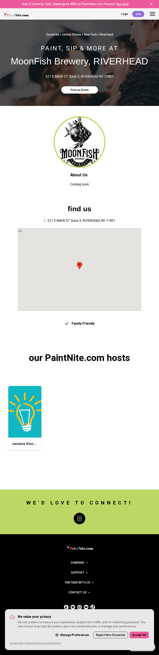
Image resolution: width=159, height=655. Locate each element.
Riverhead (106, 34)
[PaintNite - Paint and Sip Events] (16, 14)
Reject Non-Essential (110, 635)
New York (90, 34)
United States (71, 34)
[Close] (151, 4)
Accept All (139, 635)
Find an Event (79, 89)
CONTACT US (78, 592)
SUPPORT (77, 572)
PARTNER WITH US (77, 582)
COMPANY (77, 562)
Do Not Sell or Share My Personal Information (35, 643)
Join (138, 14)
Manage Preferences (74, 635)
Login (124, 14)
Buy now (122, 4)
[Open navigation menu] (152, 14)
